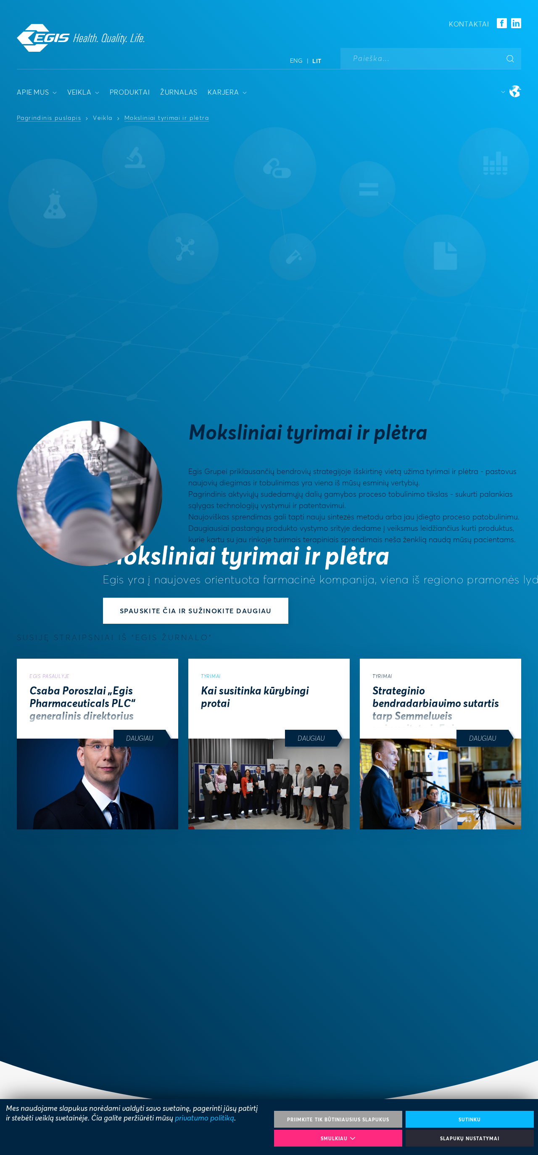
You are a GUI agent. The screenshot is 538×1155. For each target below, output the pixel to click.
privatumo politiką (204, 1118)
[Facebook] (502, 23)
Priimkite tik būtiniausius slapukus (338, 1119)
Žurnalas (179, 91)
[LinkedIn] (516, 23)
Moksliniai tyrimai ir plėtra (166, 118)
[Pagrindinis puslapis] (81, 38)
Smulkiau (334, 1138)
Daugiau (139, 738)
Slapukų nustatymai (469, 1138)
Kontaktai (469, 24)
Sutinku (470, 1119)
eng (296, 60)
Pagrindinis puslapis (49, 118)
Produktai (130, 91)
